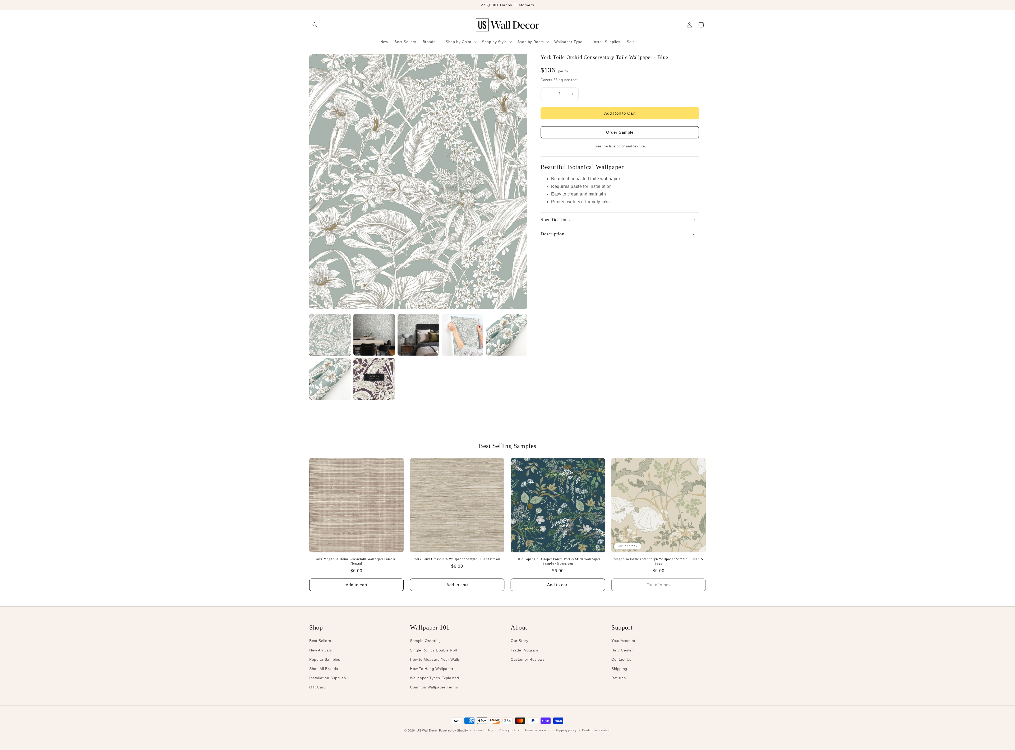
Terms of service (537, 730)
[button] (315, 25)
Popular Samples (324, 659)
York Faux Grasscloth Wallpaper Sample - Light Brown (457, 559)
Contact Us (621, 659)
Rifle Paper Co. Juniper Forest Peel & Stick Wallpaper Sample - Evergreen (557, 561)
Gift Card (317, 687)
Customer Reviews (528, 659)
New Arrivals (320, 650)
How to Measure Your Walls (435, 659)
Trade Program (524, 650)
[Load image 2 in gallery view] (374, 335)
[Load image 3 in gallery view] (418, 335)
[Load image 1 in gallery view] (330, 335)
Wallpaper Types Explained (434, 678)
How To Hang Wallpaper (432, 669)
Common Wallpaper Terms (434, 687)
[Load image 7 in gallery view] (374, 379)
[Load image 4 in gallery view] (462, 335)
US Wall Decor (427, 730)
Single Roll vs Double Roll (433, 650)
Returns (618, 678)
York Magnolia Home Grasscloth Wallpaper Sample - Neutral (356, 561)
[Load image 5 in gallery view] (506, 335)
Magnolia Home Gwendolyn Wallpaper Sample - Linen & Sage (659, 561)
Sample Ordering (425, 641)
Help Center (622, 650)
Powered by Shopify (453, 730)
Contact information (596, 730)
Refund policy (483, 730)
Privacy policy (509, 730)
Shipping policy (566, 730)
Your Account (623, 641)
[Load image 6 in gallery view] (330, 379)
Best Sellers (320, 641)
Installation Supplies (327, 678)
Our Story (519, 641)
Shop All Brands (323, 669)
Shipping (619, 669)
